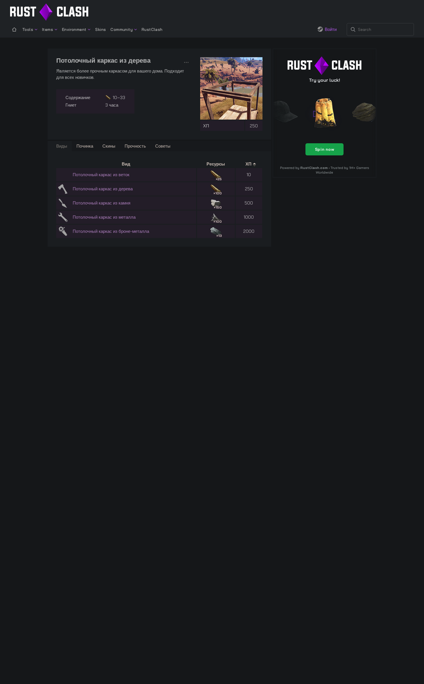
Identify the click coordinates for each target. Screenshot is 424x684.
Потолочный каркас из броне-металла (111, 231)
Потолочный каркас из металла (104, 217)
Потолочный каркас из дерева (103, 189)
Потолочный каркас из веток (101, 174)
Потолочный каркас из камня (101, 203)
